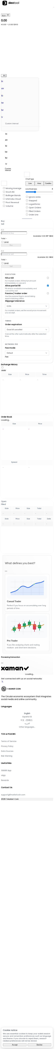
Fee (6, 356)
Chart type (29, 179)
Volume (9, 206)
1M (2, 110)
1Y (2, 117)
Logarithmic (34, 204)
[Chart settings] (27, 174)
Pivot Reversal (12, 202)
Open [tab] (3, 501)
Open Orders (35, 207)
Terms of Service (8, 741)
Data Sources (7, 751)
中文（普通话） (27, 720)
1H (2, 81)
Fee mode (10, 348)
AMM (3, 370)
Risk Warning (6, 756)
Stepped (33, 200)
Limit (6, 242)
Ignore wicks (35, 197)
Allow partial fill (12, 285)
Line (30, 183)
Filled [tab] (3, 504)
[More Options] (48, 223)
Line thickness (31, 189)
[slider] (27, 218)
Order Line (33, 214)
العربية (27, 723)
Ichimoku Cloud (13, 199)
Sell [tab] (2, 224)
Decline (39, 1045)
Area (39, 183)
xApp (3, 775)
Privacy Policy (7, 746)
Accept (14, 1045)
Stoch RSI (10, 192)
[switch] (4, 188)
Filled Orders (34, 211)
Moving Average (13, 188)
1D (2, 95)
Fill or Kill (9, 278)
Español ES (27, 717)
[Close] (6, 571)
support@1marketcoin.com (13, 795)
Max (51, 236)
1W (2, 103)
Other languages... (27, 727)
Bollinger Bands (13, 195)
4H (2, 88)
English (27, 713)
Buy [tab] (3, 221)
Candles (48, 183)
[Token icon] (49, 12)
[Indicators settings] (4, 183)
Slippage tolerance (15, 301)
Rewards (5, 780)
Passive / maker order (16, 293)
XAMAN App (6, 770)
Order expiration (13, 324)
